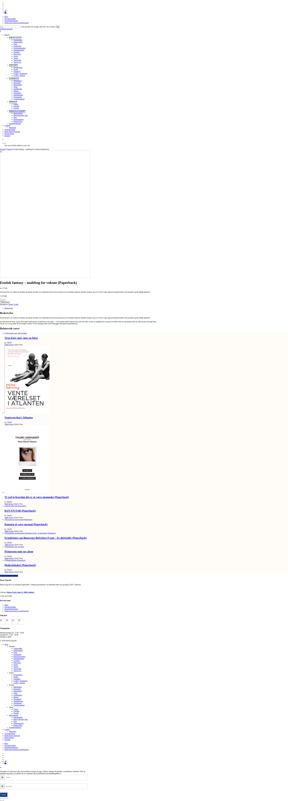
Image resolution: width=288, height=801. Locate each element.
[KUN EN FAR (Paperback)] (15, 506)
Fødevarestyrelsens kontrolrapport (16, 611)
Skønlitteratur (18, 701)
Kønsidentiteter (19, 659)
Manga (16, 697)
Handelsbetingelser (11, 609)
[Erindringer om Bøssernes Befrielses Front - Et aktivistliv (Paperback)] (30, 533)
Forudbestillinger (15, 727)
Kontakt (7, 740)
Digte (15, 693)
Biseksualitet (18, 650)
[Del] (5, 798)
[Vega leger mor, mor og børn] (15, 333)
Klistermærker (19, 723)
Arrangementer (9, 734)
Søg (57, 27)
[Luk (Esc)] (8, 798)
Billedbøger (18, 687)
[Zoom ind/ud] (1, 798)
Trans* (16, 667)
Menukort (12, 732)
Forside (2, 149)
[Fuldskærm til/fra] (3, 798)
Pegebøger (17, 699)
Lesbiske (17, 661)
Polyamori (17, 663)
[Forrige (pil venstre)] (1, 800)
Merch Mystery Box (21, 719)
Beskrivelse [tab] (8, 308)
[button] (0, 767)
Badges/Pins (18, 725)
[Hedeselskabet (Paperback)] (15, 560)
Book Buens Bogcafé (12, 736)
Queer (16, 665)
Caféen (7, 730)
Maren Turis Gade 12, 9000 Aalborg (20, 592)
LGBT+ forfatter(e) (20, 681)
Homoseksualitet (19, 657)
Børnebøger (18, 691)
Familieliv (17, 679)
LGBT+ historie (19, 683)
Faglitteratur (18, 695)
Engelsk (16, 711)
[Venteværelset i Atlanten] (27, 413)
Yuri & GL (17, 671)
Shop (6, 644)
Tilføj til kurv (5, 302)
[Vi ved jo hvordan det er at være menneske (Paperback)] (27, 492)
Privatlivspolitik (10, 607)
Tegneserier (18, 703)
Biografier (17, 689)
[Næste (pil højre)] (3, 800)
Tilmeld (3, 795)
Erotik (16, 304)
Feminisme (17, 655)
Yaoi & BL (17, 669)
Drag (15, 653)
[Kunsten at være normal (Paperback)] (18, 520)
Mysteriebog (18, 675)
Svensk (16, 713)
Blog (6, 605)
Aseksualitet (18, 648)
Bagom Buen (9, 738)
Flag (15, 721)
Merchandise (13, 715)
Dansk (9, 149)
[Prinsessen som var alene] (14, 547)
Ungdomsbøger (19, 705)
